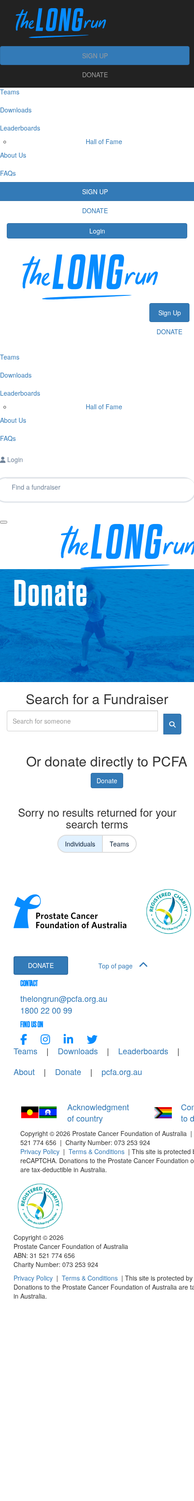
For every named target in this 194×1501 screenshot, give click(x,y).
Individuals (80, 843)
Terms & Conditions (97, 1151)
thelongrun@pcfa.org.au (63, 998)
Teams (119, 843)
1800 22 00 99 (46, 1010)
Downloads (78, 1051)
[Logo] (94, 23)
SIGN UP (95, 55)
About (24, 1071)
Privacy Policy (40, 1151)
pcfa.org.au (122, 1071)
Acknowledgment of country (98, 1112)
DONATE (95, 74)
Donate (107, 780)
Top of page (116, 965)
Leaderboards (143, 1051)
